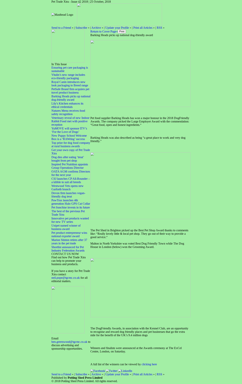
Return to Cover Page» (104, 31)
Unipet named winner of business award (66, 227)
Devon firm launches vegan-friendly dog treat (68, 194)
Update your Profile (117, 27)
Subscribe (81, 27)
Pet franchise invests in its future (70, 207)
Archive (96, 27)
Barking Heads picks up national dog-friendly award (70, 98)
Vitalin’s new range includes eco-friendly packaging (68, 76)
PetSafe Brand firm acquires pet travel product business (70, 90)
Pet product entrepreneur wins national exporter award (69, 234)
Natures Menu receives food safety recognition (68, 112)
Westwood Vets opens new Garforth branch (67, 187)
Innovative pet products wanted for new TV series (70, 220)
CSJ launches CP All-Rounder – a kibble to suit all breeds (70, 180)
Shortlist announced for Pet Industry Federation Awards (68, 248)
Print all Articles (142, 27)
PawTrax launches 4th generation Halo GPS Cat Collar (70, 202)
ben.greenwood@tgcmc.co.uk (69, 341)
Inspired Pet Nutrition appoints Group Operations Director (69, 166)
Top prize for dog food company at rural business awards (70, 144)
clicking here (149, 364)
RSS (159, 27)
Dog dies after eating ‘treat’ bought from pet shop (67, 159)
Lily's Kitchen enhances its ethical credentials (67, 105)
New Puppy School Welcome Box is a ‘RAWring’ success (69, 137)
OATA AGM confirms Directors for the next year (70, 173)
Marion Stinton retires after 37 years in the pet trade (69, 241)
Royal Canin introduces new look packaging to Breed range (69, 83)
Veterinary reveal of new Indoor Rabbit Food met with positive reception (70, 121)
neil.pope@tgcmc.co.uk (66, 277)
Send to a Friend (61, 27)
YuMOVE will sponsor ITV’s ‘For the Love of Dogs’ (69, 130)
